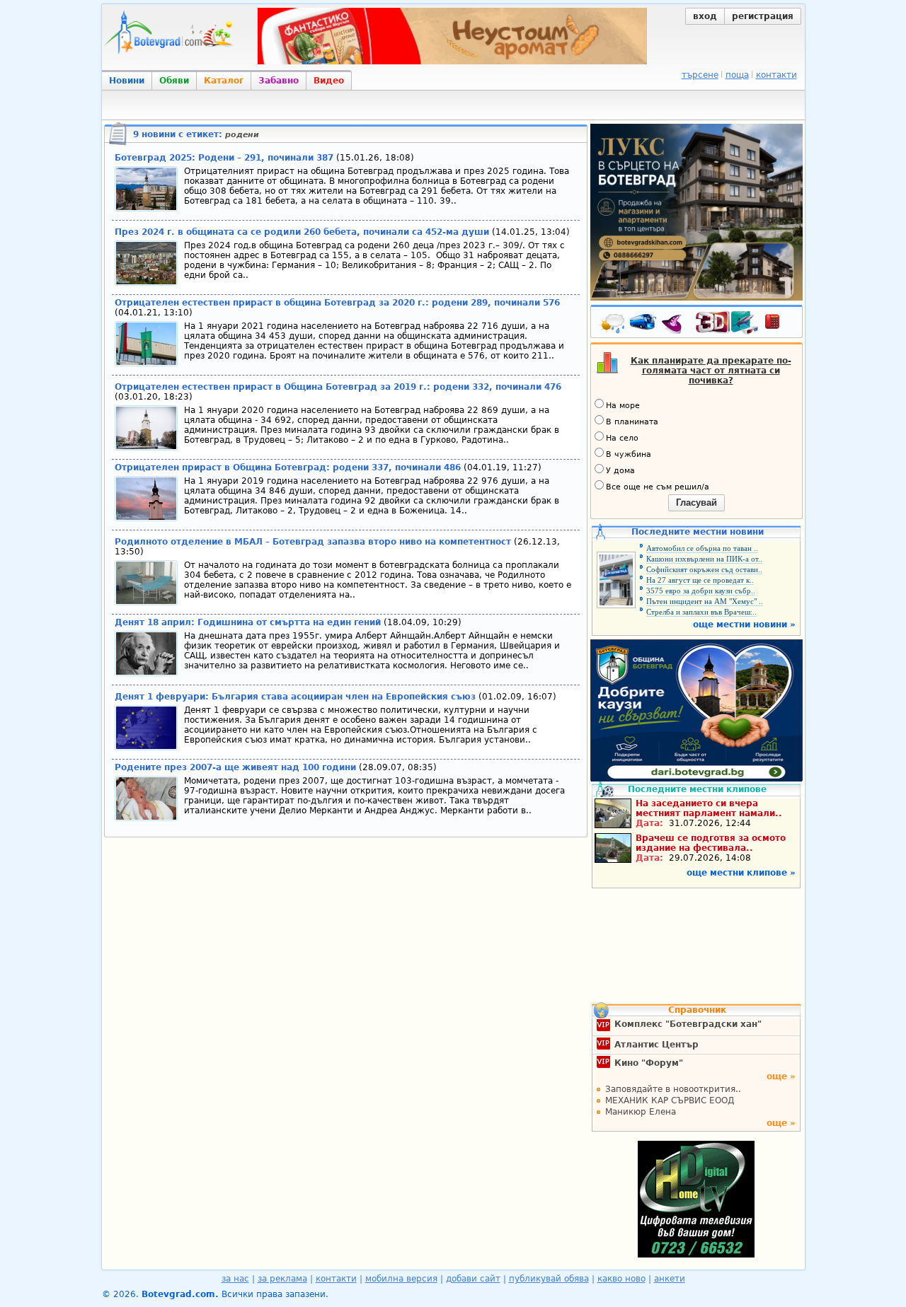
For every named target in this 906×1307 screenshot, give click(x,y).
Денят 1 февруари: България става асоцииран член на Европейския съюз (295, 697)
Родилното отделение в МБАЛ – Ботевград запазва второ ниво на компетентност (314, 542)
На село (622, 438)
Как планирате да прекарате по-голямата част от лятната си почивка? (711, 370)
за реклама (282, 1279)
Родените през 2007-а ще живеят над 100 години (235, 767)
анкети (669, 1279)
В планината (632, 421)
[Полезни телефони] (779, 324)
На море (623, 405)
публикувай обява (549, 1279)
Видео (329, 81)
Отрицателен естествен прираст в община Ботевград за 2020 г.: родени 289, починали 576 (337, 303)
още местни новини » (744, 624)
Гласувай (696, 502)
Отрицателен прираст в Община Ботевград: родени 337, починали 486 (288, 467)
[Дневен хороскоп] (675, 324)
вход (705, 16)
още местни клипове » (741, 873)
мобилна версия (401, 1279)
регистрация (762, 16)
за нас (235, 1279)
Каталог (223, 81)
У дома (620, 470)
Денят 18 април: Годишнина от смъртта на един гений (248, 622)
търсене (700, 75)
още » (781, 1076)
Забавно (278, 81)
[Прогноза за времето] (613, 324)
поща (737, 75)
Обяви (174, 81)
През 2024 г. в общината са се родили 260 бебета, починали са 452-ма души (302, 232)
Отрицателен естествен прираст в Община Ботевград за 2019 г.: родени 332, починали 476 (338, 387)
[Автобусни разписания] (644, 324)
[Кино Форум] (727, 322)
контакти (776, 75)
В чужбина (628, 454)
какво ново (621, 1279)
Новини (126, 81)
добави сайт (473, 1279)
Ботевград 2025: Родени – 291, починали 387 (224, 158)
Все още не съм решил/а (657, 487)
